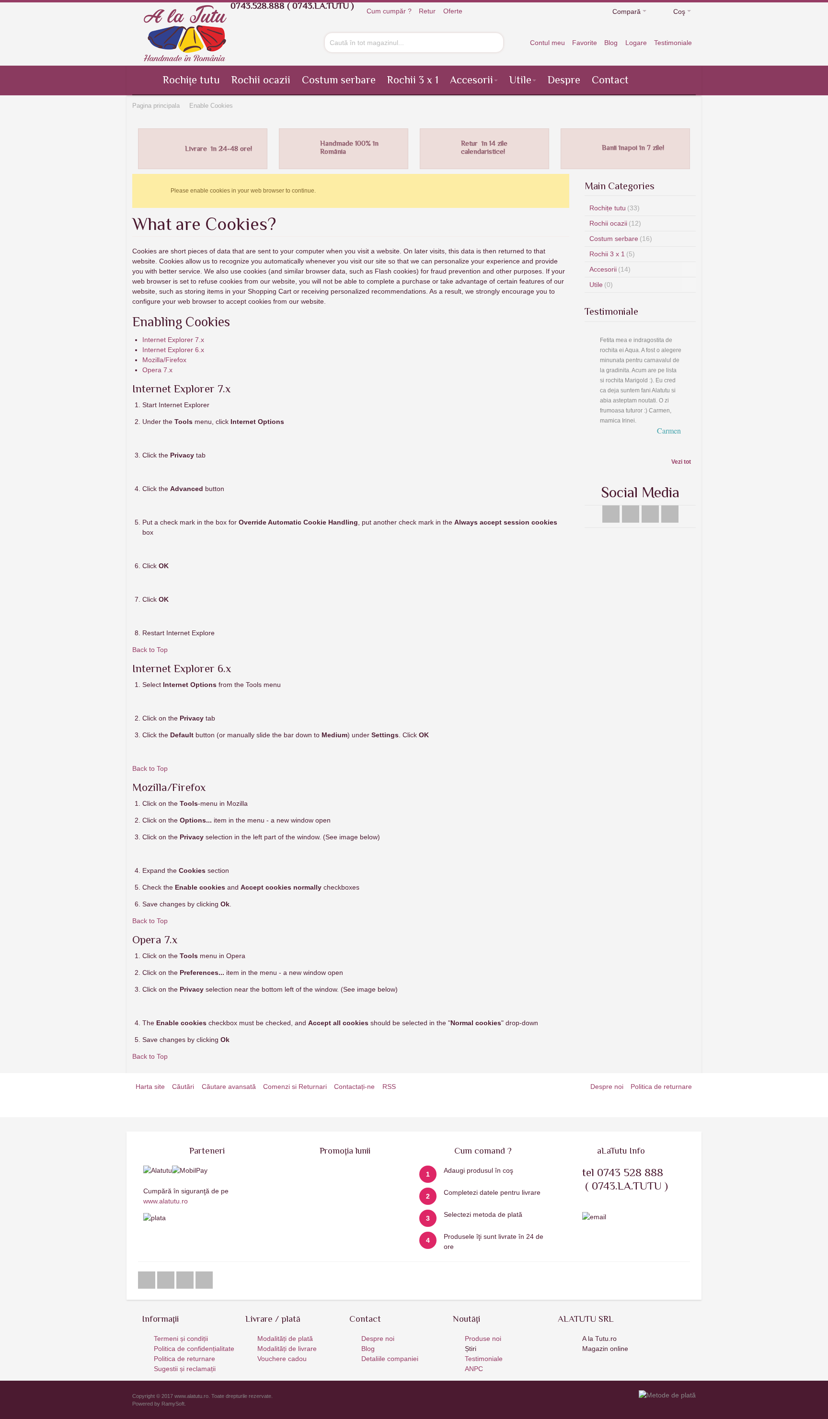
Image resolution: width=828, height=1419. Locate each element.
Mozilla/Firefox (164, 360)
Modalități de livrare (287, 1348)
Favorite (584, 42)
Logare (636, 42)
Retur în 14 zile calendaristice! (484, 147)
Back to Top (150, 649)
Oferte (452, 11)
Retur (427, 11)
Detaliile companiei (389, 1358)
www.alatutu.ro (165, 1201)
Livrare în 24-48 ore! (218, 148)
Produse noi (483, 1338)
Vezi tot (681, 442)
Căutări (183, 1086)
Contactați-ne (354, 1086)
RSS (389, 1086)
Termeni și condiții (181, 1338)
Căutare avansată (229, 1086)
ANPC (474, 1369)
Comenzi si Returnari (295, 1086)
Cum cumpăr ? (389, 11)
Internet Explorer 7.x (173, 339)
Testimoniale (673, 42)
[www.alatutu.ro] (185, 33)
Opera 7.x (157, 370)
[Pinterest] (669, 494)
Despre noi (606, 1086)
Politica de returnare (661, 1086)
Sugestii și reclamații (185, 1369)
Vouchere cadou (282, 1358)
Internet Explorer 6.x (173, 350)
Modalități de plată (285, 1338)
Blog (611, 42)
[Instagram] (651, 494)
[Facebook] (612, 494)
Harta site (150, 1086)
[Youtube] (632, 494)
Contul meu (547, 42)
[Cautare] (494, 42)
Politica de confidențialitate (194, 1348)
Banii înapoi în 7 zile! (633, 147)
